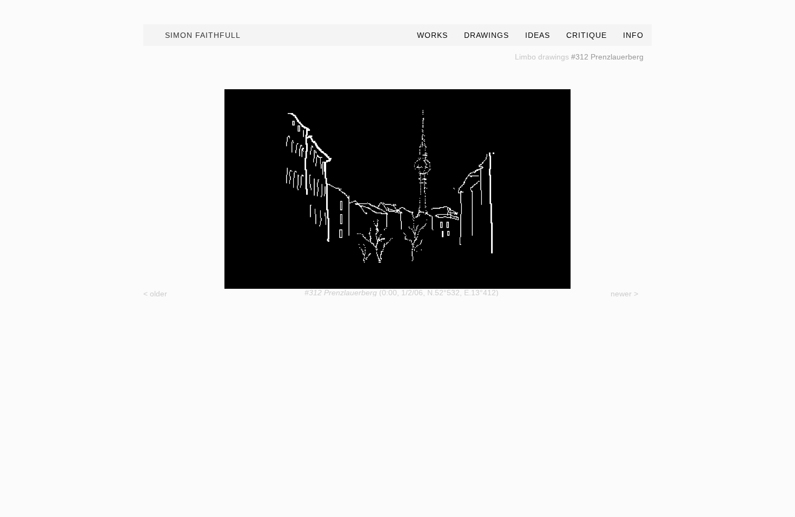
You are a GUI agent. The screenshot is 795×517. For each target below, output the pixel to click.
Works (432, 35)
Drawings (486, 35)
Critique (586, 35)
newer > (624, 293)
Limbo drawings (542, 56)
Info (633, 35)
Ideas (537, 35)
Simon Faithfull (203, 35)
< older (155, 293)
